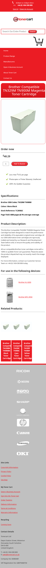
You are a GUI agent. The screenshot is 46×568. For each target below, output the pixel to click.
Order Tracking (6, 500)
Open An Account (26, 9)
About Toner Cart (9, 72)
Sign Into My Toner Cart (10, 496)
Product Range (9, 56)
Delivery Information (9, 504)
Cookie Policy (6, 476)
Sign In (15, 9)
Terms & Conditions (8, 508)
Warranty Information (9, 512)
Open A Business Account (13, 67)
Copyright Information (9, 467)
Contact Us (7, 78)
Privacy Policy (6, 471)
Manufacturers (9, 61)
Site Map (4, 480)
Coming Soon (6, 524)
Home (5, 50)
